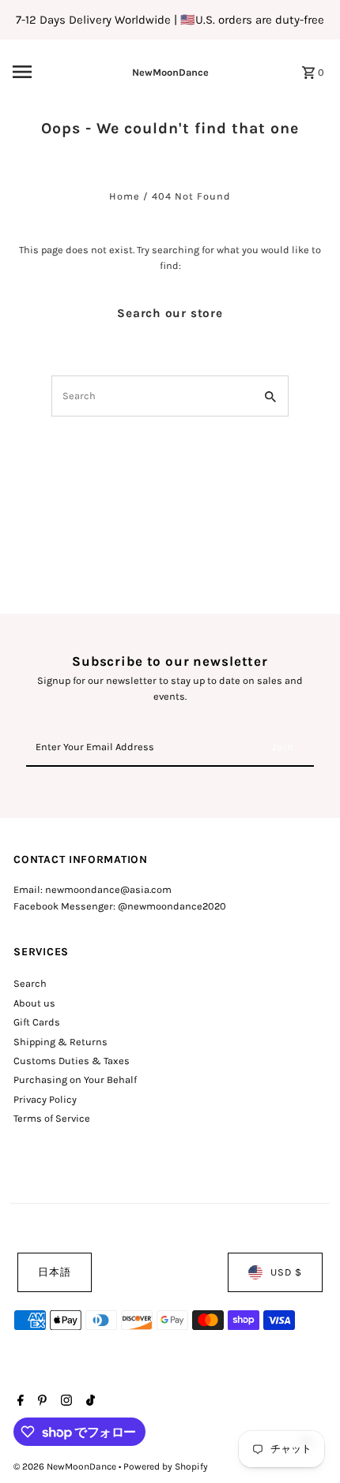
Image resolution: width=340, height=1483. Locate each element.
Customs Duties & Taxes (71, 1060)
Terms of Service (51, 1118)
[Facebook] (18, 1402)
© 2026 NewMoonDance (66, 1466)
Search (30, 983)
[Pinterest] (40, 1402)
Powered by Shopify (165, 1466)
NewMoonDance (170, 72)
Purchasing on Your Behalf (75, 1079)
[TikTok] (88, 1402)
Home (124, 196)
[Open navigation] (46, 72)
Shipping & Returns (60, 1042)
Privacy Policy (45, 1099)
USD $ (286, 1272)
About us (34, 1003)
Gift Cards (36, 1022)
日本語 (54, 1272)
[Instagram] (64, 1402)
